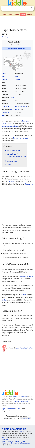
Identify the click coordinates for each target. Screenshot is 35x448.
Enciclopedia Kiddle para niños (20, 443)
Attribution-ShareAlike (21, 401)
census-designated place (10, 126)
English (4, 300)
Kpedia (23, 14)
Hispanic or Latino (26, 276)
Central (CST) (24, 106)
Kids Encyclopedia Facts (9, 37)
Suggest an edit (25, 418)
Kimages (16, 14)
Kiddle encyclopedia (20, 397)
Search (31, 8)
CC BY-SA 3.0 (22, 431)
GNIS (3, 115)
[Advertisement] (17, 21)
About (17, 441)
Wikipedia (5, 437)
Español (29, 14)
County (4, 79)
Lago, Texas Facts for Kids (11, 409)
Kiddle (3, 441)
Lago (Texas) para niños (24, 348)
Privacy (24, 441)
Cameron (17, 79)
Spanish (23, 295)
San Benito (11, 181)
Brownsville (17, 138)
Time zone (5, 106)
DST (11, 109)
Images (10, 14)
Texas (16, 76)
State (3, 76)
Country (4, 73)
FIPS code (5, 112)
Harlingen (25, 138)
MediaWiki (5, 439)
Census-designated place (16, 48)
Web (4, 14)
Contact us (5, 443)
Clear (27, 8)
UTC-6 (17, 106)
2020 (12, 97)
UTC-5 (17, 109)
